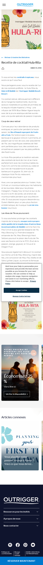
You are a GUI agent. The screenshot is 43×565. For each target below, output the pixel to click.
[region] (21, 282)
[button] (2, 68)
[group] (20, 445)
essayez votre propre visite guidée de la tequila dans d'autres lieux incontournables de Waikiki (21, 224)
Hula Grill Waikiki (8, 91)
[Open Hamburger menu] (4, 5)
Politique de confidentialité (6, 552)
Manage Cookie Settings (21, 296)
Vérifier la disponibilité (16, 394)
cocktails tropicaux (25, 77)
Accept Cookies (21, 290)
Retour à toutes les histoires (17, 57)
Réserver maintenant (21, 561)
